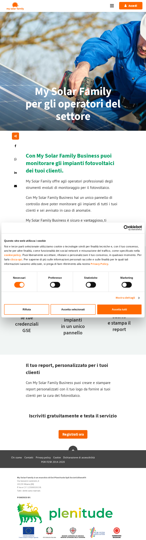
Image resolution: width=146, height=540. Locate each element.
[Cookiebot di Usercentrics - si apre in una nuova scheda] (126, 228)
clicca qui (16, 259)
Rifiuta (27, 309)
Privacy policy (43, 457)
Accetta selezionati (73, 309)
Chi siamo (16, 457)
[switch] (55, 285)
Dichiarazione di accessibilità (79, 457)
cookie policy (12, 255)
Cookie (57, 457)
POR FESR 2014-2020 (53, 462)
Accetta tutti (119, 309)
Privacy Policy (99, 264)
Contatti (28, 457)
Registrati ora (73, 434)
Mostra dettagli (125, 298)
